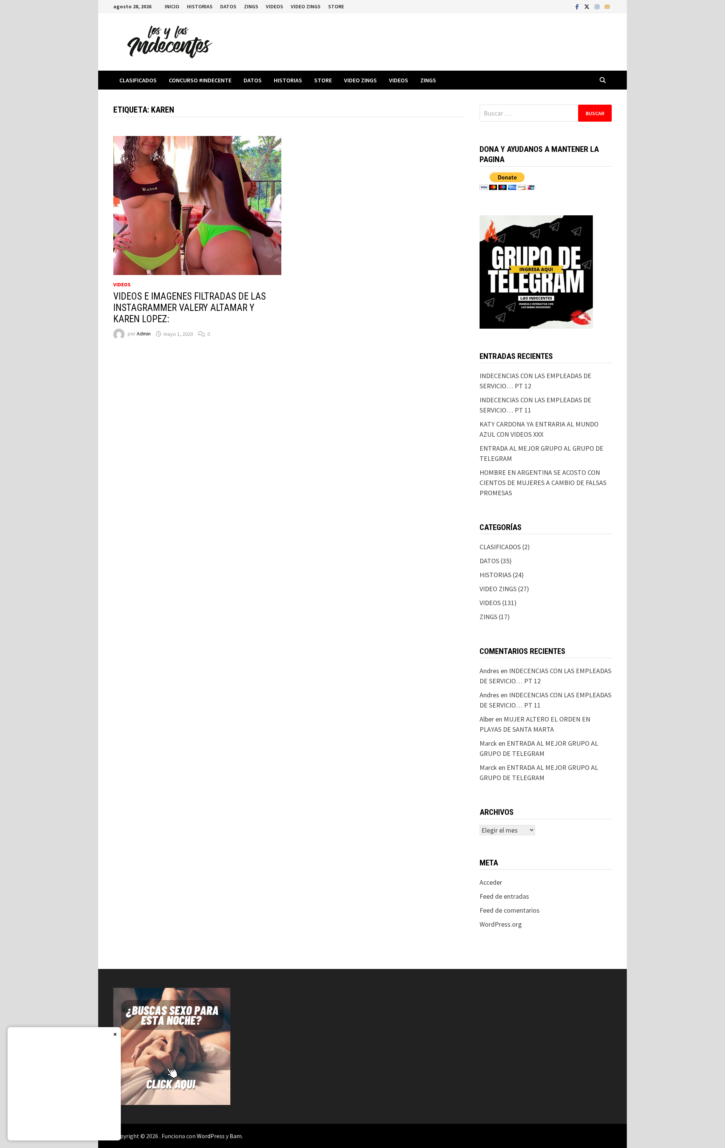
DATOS (228, 6)
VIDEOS (274, 6)
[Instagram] (598, 6)
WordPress (211, 1136)
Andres (489, 670)
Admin (144, 334)
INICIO (172, 6)
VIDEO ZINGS (306, 6)
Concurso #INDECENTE (200, 80)
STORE (336, 6)
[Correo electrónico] (607, 6)
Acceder (491, 882)
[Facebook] (578, 6)
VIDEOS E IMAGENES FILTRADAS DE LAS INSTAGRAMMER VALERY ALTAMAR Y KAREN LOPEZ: (189, 307)
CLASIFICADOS (138, 80)
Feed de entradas (504, 896)
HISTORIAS (200, 6)
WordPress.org (501, 924)
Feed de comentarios (510, 910)
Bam (236, 1136)
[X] (587, 6)
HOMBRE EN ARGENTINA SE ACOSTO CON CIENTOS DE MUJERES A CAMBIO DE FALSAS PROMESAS (543, 482)
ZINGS (251, 6)
